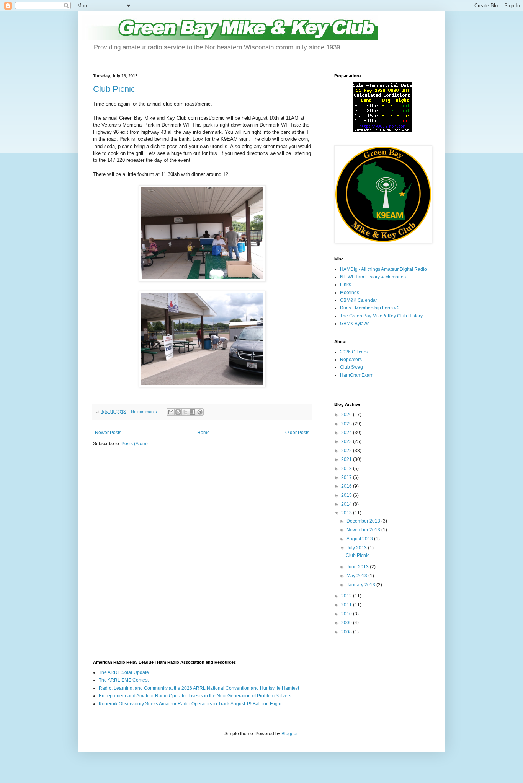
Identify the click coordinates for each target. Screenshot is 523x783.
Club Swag (351, 367)
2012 (347, 596)
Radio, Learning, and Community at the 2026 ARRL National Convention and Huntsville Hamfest (199, 688)
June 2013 (358, 567)
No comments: (145, 411)
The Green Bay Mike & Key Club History (381, 316)
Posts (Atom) (134, 443)
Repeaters (351, 359)
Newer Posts (108, 432)
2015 (347, 495)
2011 (347, 604)
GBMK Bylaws (354, 323)
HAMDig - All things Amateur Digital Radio (383, 269)
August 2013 (360, 539)
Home (203, 432)
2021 (347, 459)
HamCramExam (356, 375)
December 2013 (363, 521)
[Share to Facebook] (192, 412)
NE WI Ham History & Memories (373, 277)
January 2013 (361, 585)
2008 (347, 632)
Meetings (349, 292)
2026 (347, 414)
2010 (347, 614)
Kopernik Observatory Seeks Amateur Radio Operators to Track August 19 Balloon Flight (190, 703)
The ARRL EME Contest (124, 680)
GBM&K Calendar (358, 300)
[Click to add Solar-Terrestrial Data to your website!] (382, 130)
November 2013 (363, 529)
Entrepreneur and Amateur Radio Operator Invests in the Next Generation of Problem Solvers (195, 695)
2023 (347, 441)
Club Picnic (114, 89)
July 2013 (357, 547)
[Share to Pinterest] (200, 412)
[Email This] (171, 412)
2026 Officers (354, 352)
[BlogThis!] (178, 412)
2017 (347, 477)
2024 (347, 432)
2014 (347, 504)
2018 (347, 468)
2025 (347, 423)
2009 (347, 622)
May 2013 (357, 575)
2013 (347, 513)
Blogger (289, 733)
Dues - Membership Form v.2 (370, 308)
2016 (347, 486)
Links (345, 284)
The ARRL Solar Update (124, 672)
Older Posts (297, 432)
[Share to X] (185, 412)
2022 (347, 450)
